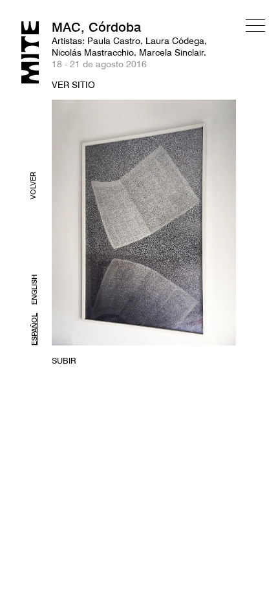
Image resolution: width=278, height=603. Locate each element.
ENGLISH (34, 289)
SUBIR (64, 360)
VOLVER (32, 185)
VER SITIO (73, 85)
